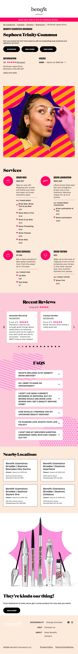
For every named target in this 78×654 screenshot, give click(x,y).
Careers (48, 636)
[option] (22, 327)
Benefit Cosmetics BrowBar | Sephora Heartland (54, 466)
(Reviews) (20, 62)
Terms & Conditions (64, 647)
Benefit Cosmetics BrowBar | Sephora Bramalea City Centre (18, 466)
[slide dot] (19, 346)
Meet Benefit (50, 632)
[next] (74, 327)
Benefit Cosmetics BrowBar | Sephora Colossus (54, 491)
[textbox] (38, 374)
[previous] (4, 327)
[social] (69, 622)
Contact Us (49, 627)
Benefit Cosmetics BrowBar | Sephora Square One (17, 491)
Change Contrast (54, 622)
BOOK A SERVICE (30, 49)
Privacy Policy (46, 647)
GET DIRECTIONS (11, 49)
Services (39, 14)
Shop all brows (11, 610)
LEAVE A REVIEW (48, 49)
